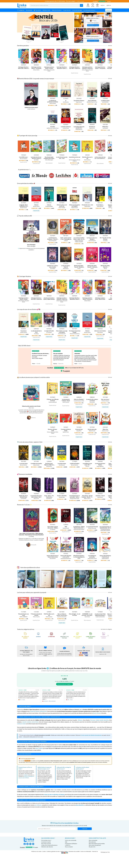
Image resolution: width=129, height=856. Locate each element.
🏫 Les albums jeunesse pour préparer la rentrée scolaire (33, 377)
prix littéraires (38, 805)
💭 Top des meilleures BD (24, 216)
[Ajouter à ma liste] (28, 49)
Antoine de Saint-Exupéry (79, 529)
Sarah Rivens (49, 498)
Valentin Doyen (74, 207)
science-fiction (35, 722)
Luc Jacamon (49, 332)
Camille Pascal (66, 128)
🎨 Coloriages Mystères (24, 276)
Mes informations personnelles (97, 843)
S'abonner (84, 828)
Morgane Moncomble (74, 498)
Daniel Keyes (49, 466)
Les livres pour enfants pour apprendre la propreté (31, 592)
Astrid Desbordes (62, 333)
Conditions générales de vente (53, 851)
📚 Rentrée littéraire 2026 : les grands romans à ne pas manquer (35, 78)
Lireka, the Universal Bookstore (49, 845)
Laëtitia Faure (49, 128)
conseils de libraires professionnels (38, 711)
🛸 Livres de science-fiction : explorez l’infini (29, 442)
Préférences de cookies (36, 851)
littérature (80, 720)
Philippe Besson (79, 129)
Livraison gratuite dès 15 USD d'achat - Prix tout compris (60, 1)
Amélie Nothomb (31, 109)
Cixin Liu (87, 466)
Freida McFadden (49, 206)
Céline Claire (31, 408)
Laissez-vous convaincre (93, 25)
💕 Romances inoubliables (24, 474)
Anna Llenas (92, 402)
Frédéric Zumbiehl (79, 241)
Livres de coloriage (77, 10)
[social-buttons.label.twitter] (27, 844)
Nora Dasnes (100, 332)
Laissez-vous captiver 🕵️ (93, 40)
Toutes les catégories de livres (25, 629)
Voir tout (110, 45)
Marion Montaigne (31, 246)
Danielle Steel (62, 497)
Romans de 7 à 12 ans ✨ (24, 504)
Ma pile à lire (92, 847)
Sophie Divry (92, 128)
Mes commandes (93, 840)
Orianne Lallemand (53, 402)
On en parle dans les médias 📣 (26, 183)
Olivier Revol (111, 207)
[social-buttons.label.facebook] (25, 844)
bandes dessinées (104, 720)
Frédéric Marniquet (79, 240)
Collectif (66, 240)
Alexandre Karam (51, 70)
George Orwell (66, 528)
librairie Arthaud (96, 713)
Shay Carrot (36, 498)
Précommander (100, 62)
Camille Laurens (23, 332)
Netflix (79, 558)
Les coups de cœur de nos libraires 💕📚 (28, 309)
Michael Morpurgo (92, 528)
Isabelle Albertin (105, 558)
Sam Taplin (36, 159)
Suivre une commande (70, 840)
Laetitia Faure (56, 128)
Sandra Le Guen (105, 430)
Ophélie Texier (66, 432)
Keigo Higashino (100, 466)
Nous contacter (69, 847)
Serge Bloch (79, 430)
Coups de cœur (67, 10)
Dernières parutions (23, 45)
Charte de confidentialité (85, 851)
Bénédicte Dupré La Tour (92, 102)
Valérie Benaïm (100, 206)
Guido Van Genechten (61, 616)
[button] (64, 174)
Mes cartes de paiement (95, 845)
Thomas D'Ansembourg (74, 333)
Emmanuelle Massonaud (66, 558)
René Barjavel (62, 465)
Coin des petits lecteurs (89, 10)
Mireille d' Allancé (105, 400)
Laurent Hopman (92, 240)
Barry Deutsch (107, 530)
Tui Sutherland (104, 529)
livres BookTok (80, 805)
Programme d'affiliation (71, 843)
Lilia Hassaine (66, 102)
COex (108, 852)
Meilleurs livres (46, 10)
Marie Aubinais (87, 159)
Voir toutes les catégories (106, 629)
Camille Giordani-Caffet (79, 400)
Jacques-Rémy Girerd (92, 558)
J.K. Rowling (31, 536)
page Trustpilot (39, 748)
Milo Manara (65, 268)
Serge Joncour (79, 102)
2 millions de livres (80, 1)
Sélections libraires (56, 10)
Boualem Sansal (23, 207)
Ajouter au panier (24, 62)
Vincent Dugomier (53, 240)
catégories (26, 774)
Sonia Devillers (105, 102)
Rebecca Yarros (87, 498)
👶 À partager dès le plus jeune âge (27, 135)
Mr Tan (79, 268)
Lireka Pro (108, 10)
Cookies (44, 851)
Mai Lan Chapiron (23, 158)
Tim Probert (52, 268)
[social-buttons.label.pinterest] (33, 844)
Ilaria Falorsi (87, 616)
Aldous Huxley (36, 465)
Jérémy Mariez (36, 69)
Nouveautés (29, 10)
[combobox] (55, 5)
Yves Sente (105, 240)
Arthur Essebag (62, 207)
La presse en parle (46, 842)
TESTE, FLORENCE (23, 616)
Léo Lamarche (52, 558)
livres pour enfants (94, 720)
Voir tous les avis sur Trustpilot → (64, 684)
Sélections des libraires (47, 847)
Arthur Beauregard (49, 159)
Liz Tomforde (23, 498)
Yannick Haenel (52, 103)
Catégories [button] (21, 10)
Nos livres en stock (46, 843)
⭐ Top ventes (37, 10)
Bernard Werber (23, 465)
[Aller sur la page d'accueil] (21, 5)
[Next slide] (110, 62)
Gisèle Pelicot (87, 206)
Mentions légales (64, 851)
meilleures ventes (21, 723)
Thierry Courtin (65, 402)
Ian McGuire (105, 128)
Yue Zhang (36, 333)
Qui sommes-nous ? (46, 840)
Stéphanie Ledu (92, 430)
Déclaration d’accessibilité (74, 851)
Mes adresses (92, 842)
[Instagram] (30, 844)
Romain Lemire (36, 206)
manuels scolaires (26, 722)
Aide (66, 842)
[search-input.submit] (81, 5)
